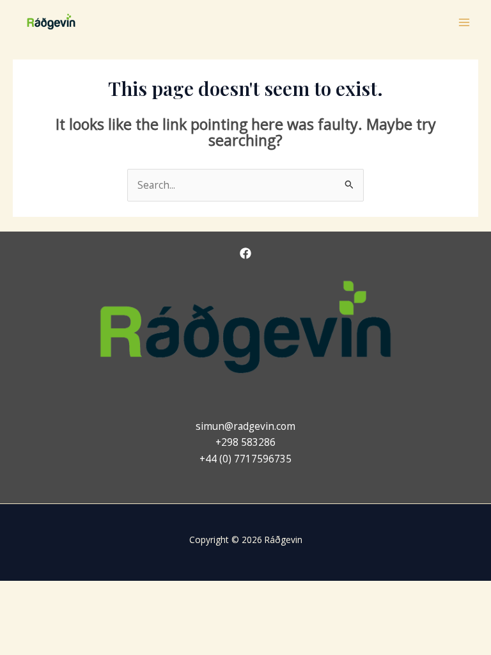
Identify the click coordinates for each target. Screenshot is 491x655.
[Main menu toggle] (464, 22)
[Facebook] (245, 253)
